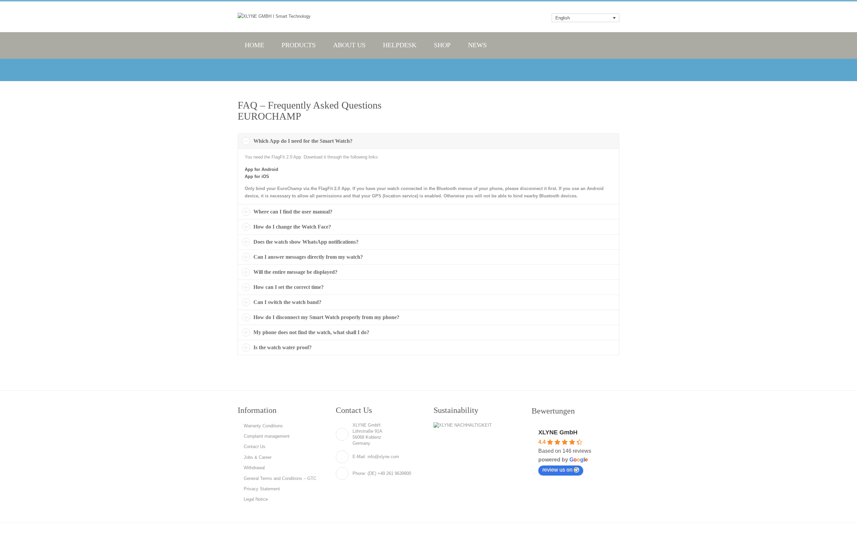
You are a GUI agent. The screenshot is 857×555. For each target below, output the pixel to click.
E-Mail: (359, 456)
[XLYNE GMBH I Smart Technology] (274, 16)
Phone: (359, 473)
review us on (557, 470)
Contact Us (254, 446)
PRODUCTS (299, 45)
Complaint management (267, 436)
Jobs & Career (257, 457)
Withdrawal (254, 467)
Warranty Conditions (263, 425)
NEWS (477, 45)
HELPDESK (399, 45)
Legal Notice (256, 499)
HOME (254, 45)
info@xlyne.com (383, 456)
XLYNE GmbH (557, 432)
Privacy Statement (262, 488)
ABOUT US (349, 45)
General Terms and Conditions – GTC (280, 478)
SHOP (442, 45)
